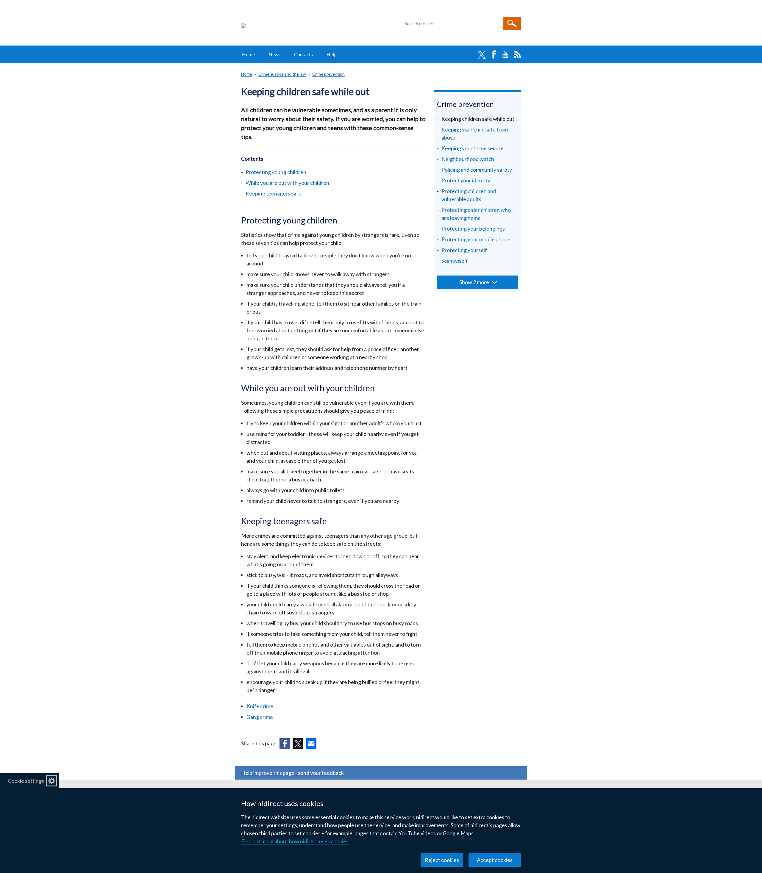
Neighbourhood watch (467, 159)
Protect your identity (465, 180)
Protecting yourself (464, 250)
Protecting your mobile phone (475, 239)
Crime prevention (328, 73)
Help (332, 54)
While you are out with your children (287, 182)
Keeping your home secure (472, 148)
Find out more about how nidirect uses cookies (295, 841)
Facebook (493, 54)
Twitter (482, 54)
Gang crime (259, 717)
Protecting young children (276, 172)
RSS (517, 54)
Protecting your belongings (473, 228)
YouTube (505, 54)
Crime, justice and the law (282, 73)
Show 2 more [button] (474, 282)
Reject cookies (442, 860)
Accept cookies (495, 860)
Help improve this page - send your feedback (292, 772)
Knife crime (259, 706)
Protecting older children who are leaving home (476, 213)
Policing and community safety (476, 169)
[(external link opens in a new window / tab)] (284, 743)
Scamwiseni (455, 260)
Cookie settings (26, 780)
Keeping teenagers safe (273, 193)
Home (248, 54)
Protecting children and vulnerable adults (468, 195)
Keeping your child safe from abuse (474, 133)
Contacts (303, 54)
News (274, 54)
